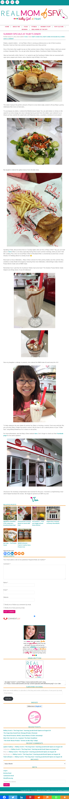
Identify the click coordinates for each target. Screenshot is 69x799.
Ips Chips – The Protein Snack (9, 544)
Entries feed (7, 773)
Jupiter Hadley (8, 746)
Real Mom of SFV (34, 8)
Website (5, 597)
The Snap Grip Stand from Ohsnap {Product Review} (20, 733)
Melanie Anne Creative (43, 790)
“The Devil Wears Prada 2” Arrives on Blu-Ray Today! (20, 740)
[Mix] (19, 553)
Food (25, 36)
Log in (5, 770)
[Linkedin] (12, 553)
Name (5, 582)
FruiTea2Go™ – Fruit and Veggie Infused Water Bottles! (38, 523)
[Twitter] (8, 553)
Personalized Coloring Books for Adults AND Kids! (24, 523)
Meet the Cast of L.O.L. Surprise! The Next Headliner (20, 738)
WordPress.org (8, 778)
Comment (6, 564)
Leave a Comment (8, 38)
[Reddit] (15, 553)
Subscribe (8, 699)
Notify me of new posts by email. (15, 608)
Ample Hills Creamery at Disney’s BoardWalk (53, 522)
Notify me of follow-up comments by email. (18, 604)
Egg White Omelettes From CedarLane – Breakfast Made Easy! (9, 523)
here (10, 251)
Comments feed (8, 775)
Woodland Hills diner (57, 36)
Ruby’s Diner (46, 36)
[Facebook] (5, 553)
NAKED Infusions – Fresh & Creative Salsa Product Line (24, 545)
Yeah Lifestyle (8, 757)
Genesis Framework (63, 790)
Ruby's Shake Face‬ (37, 36)
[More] (22, 553)
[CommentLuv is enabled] (11, 619)
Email (5, 590)
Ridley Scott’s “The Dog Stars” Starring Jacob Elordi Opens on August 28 (27, 730)
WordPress (61, 792)
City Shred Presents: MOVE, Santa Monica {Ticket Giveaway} (22, 735)
